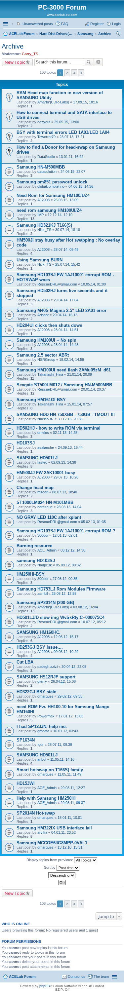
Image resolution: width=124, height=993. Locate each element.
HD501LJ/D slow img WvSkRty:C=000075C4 (60, 617)
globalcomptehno (50, 186)
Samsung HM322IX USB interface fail (54, 827)
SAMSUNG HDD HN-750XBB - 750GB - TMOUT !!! (66, 414)
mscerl (42, 492)
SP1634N (26, 740)
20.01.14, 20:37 (93, 389)
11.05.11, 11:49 (69, 774)
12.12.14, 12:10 (60, 215)
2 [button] (67, 73)
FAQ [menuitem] (64, 24)
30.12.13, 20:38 (70, 419)
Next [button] (81, 72)
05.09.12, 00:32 (68, 565)
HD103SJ (26, 442)
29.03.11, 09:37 (73, 803)
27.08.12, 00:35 (65, 579)
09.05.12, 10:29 (66, 652)
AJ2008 (43, 200)
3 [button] (74, 73)
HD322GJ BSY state (36, 691)
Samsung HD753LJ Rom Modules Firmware (61, 589)
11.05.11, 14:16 (62, 759)
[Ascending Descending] (62, 875)
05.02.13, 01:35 (93, 522)
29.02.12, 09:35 (70, 696)
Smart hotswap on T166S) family (50, 769)
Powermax (46, 716)
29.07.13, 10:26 (66, 477)
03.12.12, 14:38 (73, 550)
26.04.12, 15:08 (63, 681)
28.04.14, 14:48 (66, 345)
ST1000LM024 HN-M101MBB (45, 502)
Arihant (43, 315)
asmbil (42, 593)
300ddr (43, 535)
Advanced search (98, 62)
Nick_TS (44, 230)
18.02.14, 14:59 (71, 360)
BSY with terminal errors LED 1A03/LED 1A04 (63, 132)
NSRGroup (46, 360)
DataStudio (46, 157)
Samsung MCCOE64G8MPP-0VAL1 (52, 842)
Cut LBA (25, 662)
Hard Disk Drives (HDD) (55, 34)
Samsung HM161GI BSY (41, 399)
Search (89, 62)
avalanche (45, 447)
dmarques (45, 696)
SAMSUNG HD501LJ (37, 457)
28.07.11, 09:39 (60, 744)
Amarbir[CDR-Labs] (53, 102)
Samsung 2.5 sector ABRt (43, 355)
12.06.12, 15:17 (66, 637)
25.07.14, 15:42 (67, 264)
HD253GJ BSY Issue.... (40, 647)
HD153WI (26, 783)
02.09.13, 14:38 (63, 462)
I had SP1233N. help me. (42, 726)
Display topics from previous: (50, 860)
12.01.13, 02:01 (65, 535)
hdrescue (45, 507)
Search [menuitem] (118, 34)
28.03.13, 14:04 (69, 507)
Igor (40, 744)
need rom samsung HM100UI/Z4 (49, 210)
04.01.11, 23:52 (63, 832)
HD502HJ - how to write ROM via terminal (59, 428)
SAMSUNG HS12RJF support (46, 676)
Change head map (35, 487)
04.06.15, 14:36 (80, 186)
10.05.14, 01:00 (93, 284)
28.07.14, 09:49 (66, 249)
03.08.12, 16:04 (85, 607)
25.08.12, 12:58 (64, 593)
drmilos (43, 433)
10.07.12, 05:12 (93, 622)
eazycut (43, 122)
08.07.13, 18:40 (64, 492)
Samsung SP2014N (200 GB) (45, 602)
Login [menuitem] (116, 24)
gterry (42, 681)
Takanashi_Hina (50, 374)
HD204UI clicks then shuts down (49, 325)
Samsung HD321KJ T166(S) (44, 225)
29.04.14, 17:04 (66, 300)
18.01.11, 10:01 (70, 818)
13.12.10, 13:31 (70, 847)
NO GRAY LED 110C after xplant (49, 517)
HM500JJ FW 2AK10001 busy (46, 472)
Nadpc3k (44, 565)
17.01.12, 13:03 (71, 716)
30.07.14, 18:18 (67, 230)
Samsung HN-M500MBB (41, 167)
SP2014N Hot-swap (36, 813)
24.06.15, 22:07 (73, 171)
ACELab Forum (21, 34)
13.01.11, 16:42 (71, 157)
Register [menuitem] (97, 24)
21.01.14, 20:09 (79, 374)
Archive (104, 34)
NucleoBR (45, 419)
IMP (40, 215)
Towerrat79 (46, 137)
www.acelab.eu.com (62, 15)
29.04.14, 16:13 (65, 315)
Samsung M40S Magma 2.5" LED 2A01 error (61, 310)
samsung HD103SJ (36, 560)
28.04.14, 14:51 (66, 330)
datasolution (47, 171)
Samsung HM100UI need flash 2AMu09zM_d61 (64, 369)
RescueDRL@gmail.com (57, 284)
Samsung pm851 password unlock (52, 181)
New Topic (15, 62)
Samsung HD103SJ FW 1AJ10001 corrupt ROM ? (66, 530)
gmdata (43, 731)
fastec (42, 462)
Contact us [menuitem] (76, 976)
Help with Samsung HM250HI (46, 798)
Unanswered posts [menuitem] (37, 24)
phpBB (44, 986)
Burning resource (34, 545)
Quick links (6, 24)
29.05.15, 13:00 (66, 122)
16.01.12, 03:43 (65, 731)
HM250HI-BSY (31, 574)
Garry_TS (30, 54)
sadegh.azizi (47, 666)
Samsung (85, 34)
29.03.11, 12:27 (73, 788)
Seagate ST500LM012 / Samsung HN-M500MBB (64, 384)
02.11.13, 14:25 (65, 433)
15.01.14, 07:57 (79, 404)
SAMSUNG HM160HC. (39, 632)
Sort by (50, 867)
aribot (41, 759)
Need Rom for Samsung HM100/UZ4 (53, 195)
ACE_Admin (47, 550)
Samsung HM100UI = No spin (46, 340)
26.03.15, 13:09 (66, 200)
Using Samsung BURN (39, 259)
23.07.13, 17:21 (72, 137)
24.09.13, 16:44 (70, 447)
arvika (42, 832)
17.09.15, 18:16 (85, 102)
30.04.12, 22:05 (74, 666)
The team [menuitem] (101, 976)
